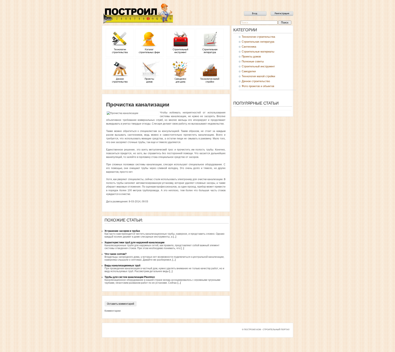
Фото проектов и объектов (258, 86)
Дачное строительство (256, 81)
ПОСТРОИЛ (138, 13)
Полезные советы (253, 61)
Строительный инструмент (258, 66)
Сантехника (249, 46)
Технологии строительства (258, 36)
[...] (174, 236)
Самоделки (249, 71)
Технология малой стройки (258, 76)
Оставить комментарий (120, 303)
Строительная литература (258, 41)
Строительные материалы (258, 51)
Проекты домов (251, 56)
